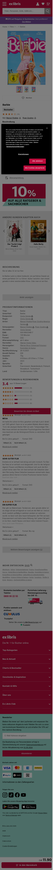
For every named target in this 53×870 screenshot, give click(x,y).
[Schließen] (47, 128)
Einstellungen (23, 154)
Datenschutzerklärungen (15, 146)
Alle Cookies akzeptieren (34, 168)
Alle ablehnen (37, 161)
